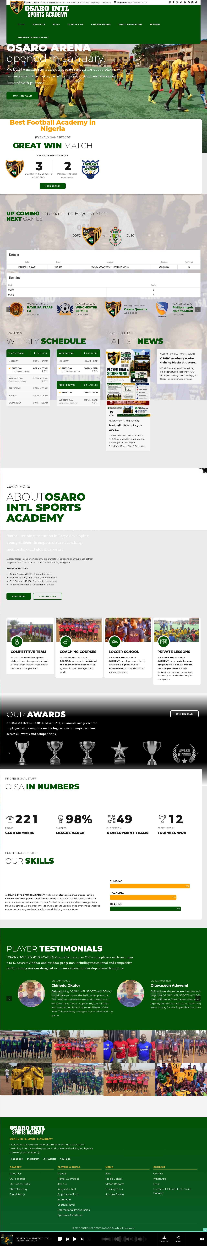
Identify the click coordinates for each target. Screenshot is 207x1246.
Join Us (62, 1183)
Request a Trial (67, 1189)
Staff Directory (18, 1189)
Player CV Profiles (68, 1178)
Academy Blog (133, 421)
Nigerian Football (169, 354)
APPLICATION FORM (130, 24)
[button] (7, 78)
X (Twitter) (50, 1158)
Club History (17, 1194)
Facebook (17, 1158)
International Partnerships (74, 1209)
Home (21, 24)
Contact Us (75, 24)
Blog (108, 1173)
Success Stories (114, 1194)
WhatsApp (160, 1178)
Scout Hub (64, 1199)
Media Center (113, 1178)
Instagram (33, 1158)
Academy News (116, 421)
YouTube (65, 1158)
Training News (114, 1189)
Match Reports (114, 1183)
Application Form (68, 1194)
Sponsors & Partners (70, 1215)
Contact (158, 1173)
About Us (15, 1173)
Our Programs (101, 24)
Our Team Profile (20, 1183)
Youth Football (187, 354)
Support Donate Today (33, 37)
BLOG (56, 24)
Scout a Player (66, 1204)
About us (39, 24)
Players (155, 24)
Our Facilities (17, 1178)
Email (156, 1183)
